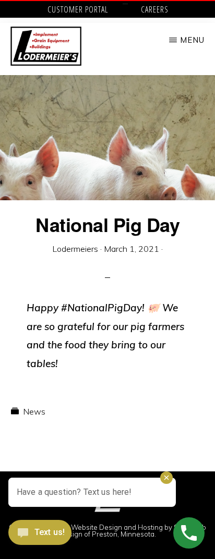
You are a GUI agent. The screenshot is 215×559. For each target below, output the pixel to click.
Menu (192, 40)
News (34, 411)
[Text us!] (40, 536)
